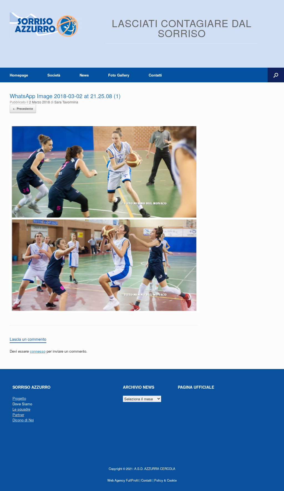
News (84, 75)
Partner (18, 414)
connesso (37, 351)
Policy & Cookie (165, 480)
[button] (276, 75)
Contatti (155, 75)
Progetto (19, 398)
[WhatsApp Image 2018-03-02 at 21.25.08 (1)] (104, 311)
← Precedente (23, 108)
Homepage (19, 75)
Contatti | (147, 480)
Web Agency (116, 480)
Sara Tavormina (66, 102)
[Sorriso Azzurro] (46, 26)
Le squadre (21, 409)
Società (53, 75)
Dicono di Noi (23, 420)
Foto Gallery (118, 75)
